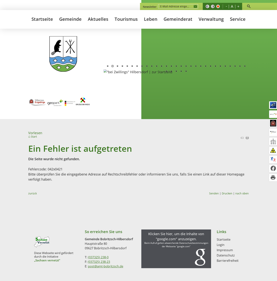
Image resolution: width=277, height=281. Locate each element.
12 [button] (161, 66)
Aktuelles (98, 19)
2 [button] (112, 66)
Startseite (42, 19)
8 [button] (142, 66)
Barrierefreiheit (228, 261)
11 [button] (157, 66)
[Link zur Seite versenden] (241, 138)
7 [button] (137, 66)
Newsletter (150, 6)
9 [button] (147, 66)
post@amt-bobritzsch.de (105, 266)
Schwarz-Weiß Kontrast (207, 6)
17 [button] (186, 66)
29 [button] (245, 66)
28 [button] (240, 66)
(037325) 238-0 (98, 257)
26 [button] (230, 66)
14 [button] (171, 66)
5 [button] (127, 66)
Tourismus (126, 19)
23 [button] (215, 66)
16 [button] (181, 66)
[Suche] (249, 6)
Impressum (225, 250)
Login (220, 245)
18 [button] (191, 66)
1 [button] (108, 66)
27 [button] (235, 66)
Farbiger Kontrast (218, 6)
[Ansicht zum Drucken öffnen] (247, 138)
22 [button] (210, 66)
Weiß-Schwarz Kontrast (213, 6)
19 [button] (196, 66)
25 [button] (225, 66)
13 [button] (166, 66)
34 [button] (186, 71)
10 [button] (152, 66)
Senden (214, 193)
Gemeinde (70, 19)
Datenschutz (226, 255)
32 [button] (176, 71)
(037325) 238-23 (99, 262)
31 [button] (171, 71)
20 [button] (201, 66)
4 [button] (122, 66)
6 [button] (132, 66)
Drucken (227, 193)
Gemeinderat (178, 19)
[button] (176, 248)
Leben (150, 19)
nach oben (242, 193)
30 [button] (166, 71)
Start (34, 136)
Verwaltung (211, 19)
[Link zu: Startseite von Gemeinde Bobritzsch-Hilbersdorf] (63, 54)
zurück (32, 193)
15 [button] (176, 66)
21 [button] (206, 66)
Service (238, 19)
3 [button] (117, 66)
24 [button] (220, 66)
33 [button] (181, 71)
